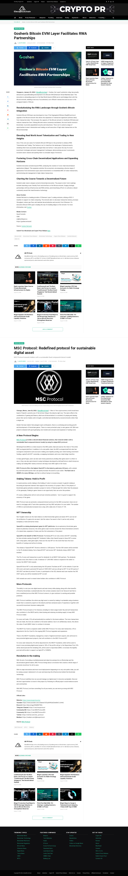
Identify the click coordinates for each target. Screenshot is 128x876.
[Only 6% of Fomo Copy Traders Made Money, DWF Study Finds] (92, 55)
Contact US (99, 858)
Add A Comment (48, 329)
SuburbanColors (48, 848)
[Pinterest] (8, 110)
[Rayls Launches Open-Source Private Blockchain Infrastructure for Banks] (24, 277)
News (20, 17)
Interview (59, 17)
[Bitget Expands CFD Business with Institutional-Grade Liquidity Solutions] (24, 306)
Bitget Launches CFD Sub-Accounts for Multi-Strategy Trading (69, 288)
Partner (43, 1)
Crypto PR (36, 1)
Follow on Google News (76, 843)
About (85, 17)
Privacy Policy (86, 873)
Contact (112, 873)
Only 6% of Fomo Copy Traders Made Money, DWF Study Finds (92, 63)
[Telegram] (8, 119)
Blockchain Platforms (23, 840)
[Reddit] (8, 114)
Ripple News (20, 851)
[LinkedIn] (8, 106)
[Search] (113, 18)
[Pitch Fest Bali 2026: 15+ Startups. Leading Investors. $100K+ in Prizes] (70, 306)
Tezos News (20, 853)
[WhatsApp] (8, 128)
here (48, 231)
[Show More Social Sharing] (53, 47)
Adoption (42, 17)
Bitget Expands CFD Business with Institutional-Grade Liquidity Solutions (23, 316)
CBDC (19, 856)
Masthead (98, 846)
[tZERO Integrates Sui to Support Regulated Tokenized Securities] (107, 55)
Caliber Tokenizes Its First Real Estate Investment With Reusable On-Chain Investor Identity (107, 82)
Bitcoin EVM (18, 236)
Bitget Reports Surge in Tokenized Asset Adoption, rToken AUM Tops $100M (69, 805)
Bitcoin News (21, 846)
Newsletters (73, 838)
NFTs (25, 727)
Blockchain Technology (45, 236)
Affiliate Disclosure (96, 873)
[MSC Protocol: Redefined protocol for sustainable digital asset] (47, 387)
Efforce (45, 843)
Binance (45, 835)
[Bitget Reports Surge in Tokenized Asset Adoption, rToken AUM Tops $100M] (70, 794)
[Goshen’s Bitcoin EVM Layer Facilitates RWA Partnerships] (47, 69)
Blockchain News (22, 835)
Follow (71, 840)
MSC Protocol (21, 440)
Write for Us (99, 851)
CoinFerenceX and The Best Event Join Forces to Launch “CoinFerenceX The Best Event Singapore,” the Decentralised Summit (47, 290)
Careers (98, 848)
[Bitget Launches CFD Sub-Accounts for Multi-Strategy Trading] (70, 277)
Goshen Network (27, 226)
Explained (75, 17)
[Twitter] (8, 97)
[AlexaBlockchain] (22, 9)
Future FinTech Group (49, 846)
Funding (50, 17)
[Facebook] (8, 101)
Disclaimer (105, 873)
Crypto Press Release (59, 236)
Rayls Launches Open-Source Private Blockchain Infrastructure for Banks (23, 288)
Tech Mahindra (47, 838)
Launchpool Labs (48, 851)
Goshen (29, 207)
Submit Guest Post (101, 856)
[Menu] (15, 17)
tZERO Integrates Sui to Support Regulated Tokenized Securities (107, 63)
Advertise (29, 1)
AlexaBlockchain (41, 92)
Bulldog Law (46, 858)
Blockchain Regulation (23, 843)
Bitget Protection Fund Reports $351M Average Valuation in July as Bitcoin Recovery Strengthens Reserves (47, 317)
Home (23, 22)
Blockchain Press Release (30, 236)
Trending (101, 17)
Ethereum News (21, 848)
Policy (67, 17)
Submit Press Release (52, 1)
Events (71, 835)
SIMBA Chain (47, 856)
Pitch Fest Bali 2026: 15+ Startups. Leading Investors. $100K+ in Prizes (69, 316)
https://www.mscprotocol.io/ (31, 700)
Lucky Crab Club (48, 853)
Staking (31, 727)
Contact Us (63, 1)
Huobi (45, 840)
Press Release (19, 28)
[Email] (8, 123)
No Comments (41, 43)
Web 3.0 (17, 239)
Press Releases (30, 17)
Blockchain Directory (75, 846)
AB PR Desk (22, 43)
